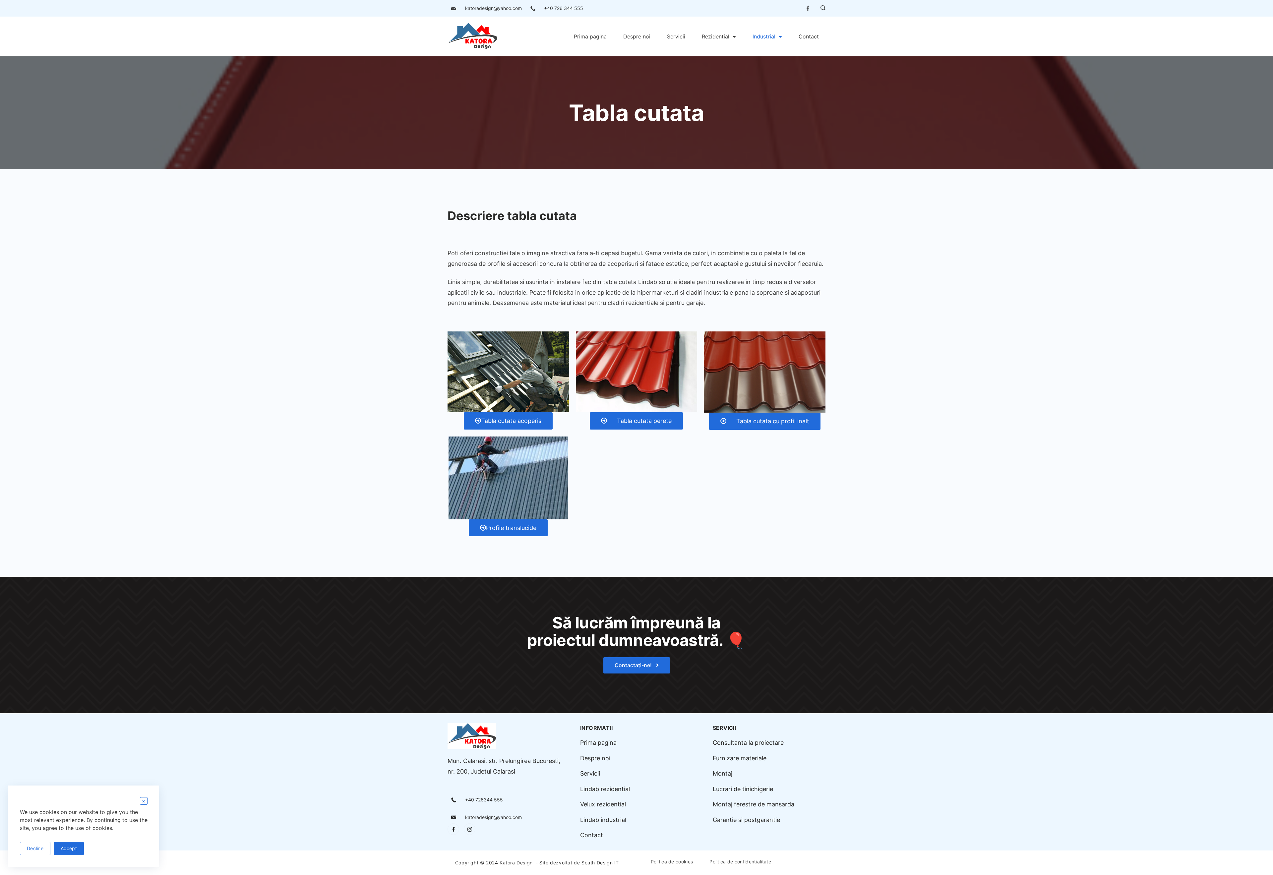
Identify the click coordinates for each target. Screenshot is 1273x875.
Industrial (764, 36)
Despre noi (636, 36)
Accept (69, 848)
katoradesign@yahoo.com (493, 8)
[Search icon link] (821, 8)
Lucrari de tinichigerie (743, 789)
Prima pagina (590, 36)
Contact (809, 36)
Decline (35, 848)
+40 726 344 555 (563, 8)
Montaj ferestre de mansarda (753, 804)
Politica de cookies (672, 861)
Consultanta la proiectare (748, 742)
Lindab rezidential (605, 789)
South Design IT (600, 862)
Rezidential (715, 36)
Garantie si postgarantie (746, 819)
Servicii (676, 36)
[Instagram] (469, 829)
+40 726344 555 (484, 799)
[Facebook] (808, 8)
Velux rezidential (603, 804)
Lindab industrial (603, 819)
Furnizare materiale (739, 758)
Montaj (722, 773)
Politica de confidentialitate (740, 861)
